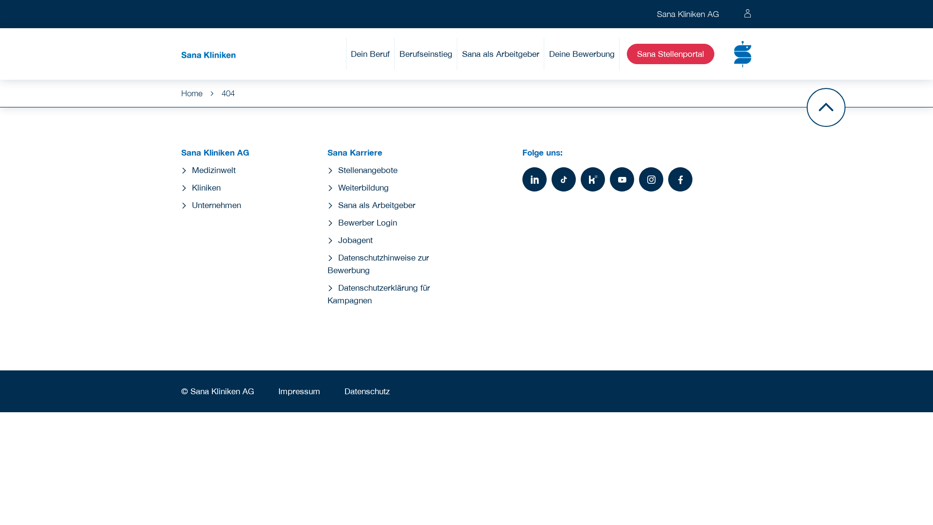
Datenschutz (367, 391)
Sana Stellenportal (670, 54)
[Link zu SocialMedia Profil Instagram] (651, 179)
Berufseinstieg (425, 54)
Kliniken (206, 187)
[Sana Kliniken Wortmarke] (208, 54)
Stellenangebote (367, 170)
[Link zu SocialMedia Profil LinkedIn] (534, 179)
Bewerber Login (367, 223)
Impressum (299, 391)
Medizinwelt (214, 170)
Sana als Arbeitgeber (500, 54)
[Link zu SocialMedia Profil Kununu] (593, 179)
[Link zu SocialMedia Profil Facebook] (680, 179)
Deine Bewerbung (582, 54)
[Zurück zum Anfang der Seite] (826, 107)
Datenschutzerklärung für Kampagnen (379, 294)
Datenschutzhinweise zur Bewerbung (378, 264)
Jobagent (355, 240)
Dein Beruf (370, 54)
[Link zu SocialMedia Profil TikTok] (564, 179)
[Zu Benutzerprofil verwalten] (747, 14)
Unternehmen (216, 205)
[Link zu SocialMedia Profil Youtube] (622, 179)
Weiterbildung (363, 187)
